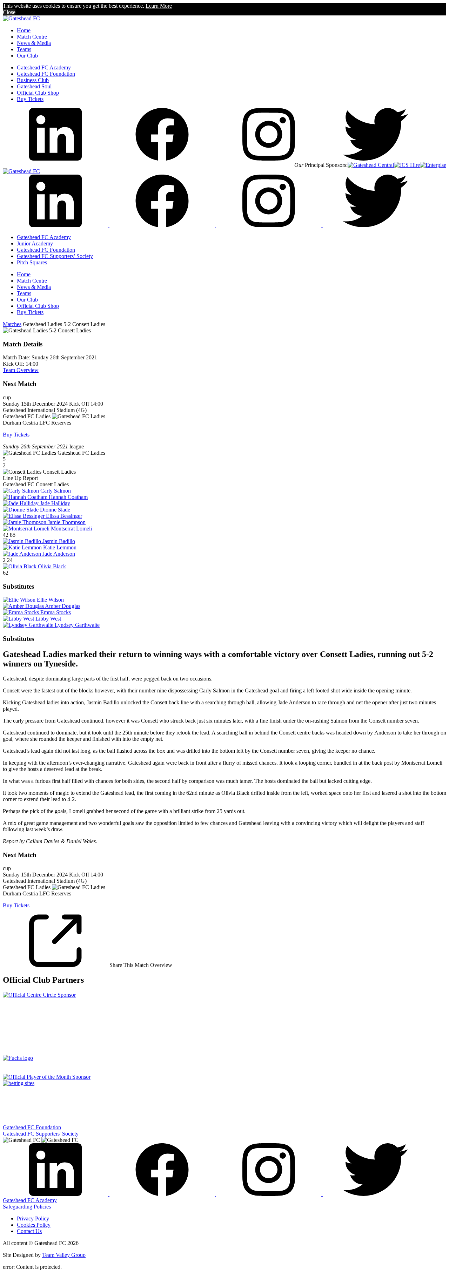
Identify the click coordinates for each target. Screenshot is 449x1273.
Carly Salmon (55, 491)
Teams (24, 49)
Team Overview (21, 370)
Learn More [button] (159, 6)
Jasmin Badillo (58, 541)
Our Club (27, 56)
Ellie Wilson (50, 600)
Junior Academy (35, 243)
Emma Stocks (55, 612)
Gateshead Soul (34, 86)
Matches (12, 324)
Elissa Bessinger (64, 516)
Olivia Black (52, 566)
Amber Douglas (62, 606)
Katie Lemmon (59, 547)
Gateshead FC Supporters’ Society (55, 256)
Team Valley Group (64, 1255)
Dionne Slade (55, 510)
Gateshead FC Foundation (46, 74)
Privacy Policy (33, 1218)
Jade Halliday (55, 503)
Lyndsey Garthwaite (77, 625)
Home (24, 30)
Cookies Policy (34, 1225)
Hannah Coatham (68, 497)
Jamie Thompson (67, 522)
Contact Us (29, 1231)
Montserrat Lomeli (71, 528)
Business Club (33, 80)
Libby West (48, 619)
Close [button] (9, 12)
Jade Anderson (58, 554)
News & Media (34, 43)
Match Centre (32, 37)
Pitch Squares (32, 262)
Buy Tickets (30, 99)
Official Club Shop (38, 93)
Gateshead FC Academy (44, 67)
